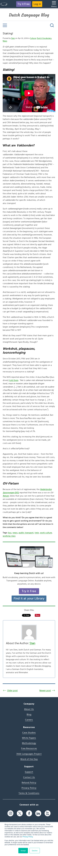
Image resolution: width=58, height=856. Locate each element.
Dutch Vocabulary (44, 38)
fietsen (6, 496)
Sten (13, 38)
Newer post (45, 690)
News (5, 41)
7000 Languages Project (29, 754)
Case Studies (29, 733)
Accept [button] (23, 850)
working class (9, 536)
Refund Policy (29, 783)
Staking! (8, 33)
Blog (29, 714)
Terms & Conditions (29, 793)
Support (29, 772)
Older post (12, 690)
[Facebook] (29, 813)
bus (9, 533)
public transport (26, 533)
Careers (29, 720)
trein (37, 533)
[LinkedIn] (38, 813)
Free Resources (29, 748)
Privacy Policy (28, 836)
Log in (37, 4)
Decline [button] (34, 850)
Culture (33, 38)
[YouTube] (48, 813)
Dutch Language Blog (29, 15)
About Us (29, 709)
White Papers (29, 738)
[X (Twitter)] (20, 813)
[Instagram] (10, 813)
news (15, 533)
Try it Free (24, 4)
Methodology (29, 743)
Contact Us (29, 777)
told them (13, 380)
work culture (46, 533)
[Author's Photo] (29, 632)
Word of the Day (29, 759)
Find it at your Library (29, 598)
